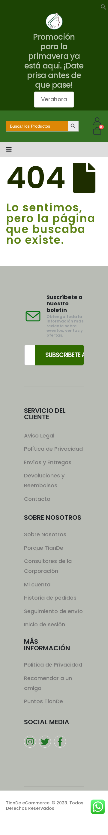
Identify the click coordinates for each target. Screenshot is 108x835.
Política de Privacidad (53, 448)
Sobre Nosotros (45, 534)
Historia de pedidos (50, 597)
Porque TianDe (43, 548)
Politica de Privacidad (53, 664)
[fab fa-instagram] (30, 742)
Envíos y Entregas (47, 462)
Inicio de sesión (44, 624)
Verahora (54, 99)
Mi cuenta (37, 584)
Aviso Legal (39, 435)
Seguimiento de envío (53, 611)
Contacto (37, 499)
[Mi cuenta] (97, 121)
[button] (103, 6)
